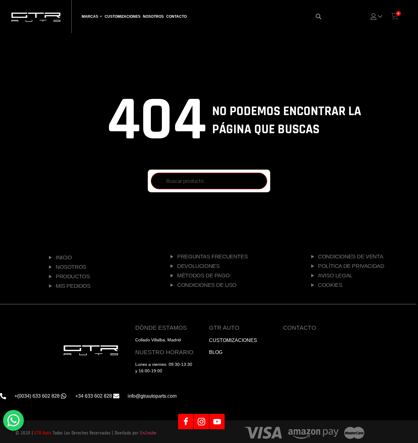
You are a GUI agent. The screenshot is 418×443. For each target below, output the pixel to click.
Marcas (90, 16)
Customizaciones (122, 16)
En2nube (148, 433)
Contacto (176, 16)
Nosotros (153, 16)
